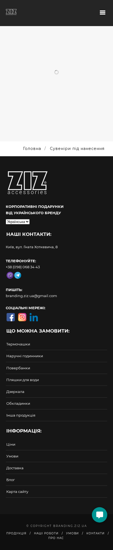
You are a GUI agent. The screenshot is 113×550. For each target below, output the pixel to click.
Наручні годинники (24, 356)
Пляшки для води (22, 380)
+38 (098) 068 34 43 (23, 267)
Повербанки (18, 368)
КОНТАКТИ (95, 533)
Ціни (10, 444)
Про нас (56, 538)
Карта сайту (17, 491)
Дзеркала (15, 391)
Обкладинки (18, 403)
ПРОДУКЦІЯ (16, 533)
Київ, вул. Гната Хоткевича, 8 (32, 247)
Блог (10, 480)
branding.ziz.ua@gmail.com (31, 296)
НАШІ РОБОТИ (46, 533)
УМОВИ (72, 533)
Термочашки (18, 344)
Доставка (15, 468)
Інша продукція (20, 415)
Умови (12, 456)
